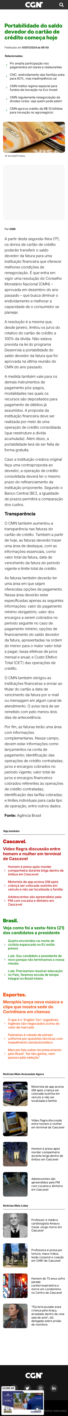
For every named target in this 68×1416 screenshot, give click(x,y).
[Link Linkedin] (54, 1391)
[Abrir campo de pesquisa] (61, 5)
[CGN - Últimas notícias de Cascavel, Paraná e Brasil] (34, 5)
